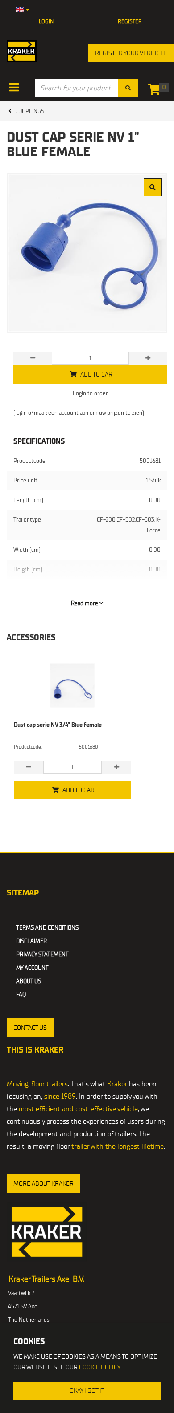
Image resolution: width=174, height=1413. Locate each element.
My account (32, 967)
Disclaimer (31, 941)
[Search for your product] (128, 88)
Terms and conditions (47, 927)
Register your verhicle (131, 53)
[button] (30, 1027)
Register (130, 21)
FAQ (21, 994)
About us (28, 981)
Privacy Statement (42, 954)
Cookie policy (99, 1367)
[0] (156, 91)
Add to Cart (80, 790)
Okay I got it (87, 1390)
